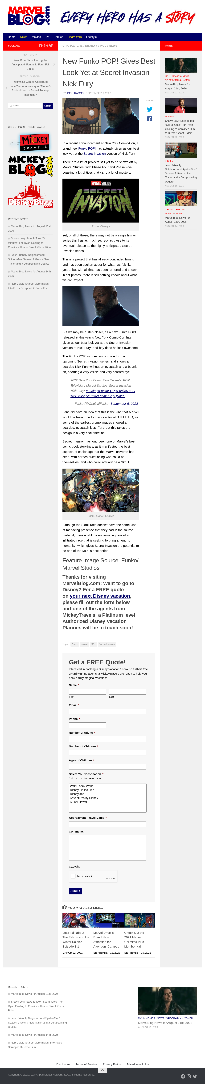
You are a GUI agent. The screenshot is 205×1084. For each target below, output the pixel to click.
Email (74, 705)
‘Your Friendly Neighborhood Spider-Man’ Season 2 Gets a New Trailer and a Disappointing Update (28, 259)
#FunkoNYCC (125, 391)
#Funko (91, 391)
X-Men (186, 80)
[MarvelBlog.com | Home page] (29, 15)
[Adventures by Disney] (108, 798)
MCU (103, 45)
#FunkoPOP (106, 391)
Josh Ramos (75, 93)
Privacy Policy (112, 1064)
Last (111, 697)
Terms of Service (86, 1064)
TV (47, 37)
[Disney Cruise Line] (108, 790)
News (23, 37)
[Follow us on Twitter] (51, 46)
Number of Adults (82, 732)
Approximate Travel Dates (88, 817)
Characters (75, 37)
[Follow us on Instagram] (46, 46)
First (71, 697)
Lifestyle (91, 37)
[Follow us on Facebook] (41, 46)
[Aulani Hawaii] (108, 802)
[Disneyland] (108, 794)
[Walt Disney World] (108, 786)
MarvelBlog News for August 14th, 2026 (34, 1034)
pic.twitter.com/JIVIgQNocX (105, 396)
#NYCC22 (77, 396)
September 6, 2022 (124, 403)
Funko (75, 644)
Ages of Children (81, 760)
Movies (36, 37)
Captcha (74, 866)
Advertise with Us (138, 1064)
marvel (84, 644)
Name (74, 685)
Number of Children (83, 746)
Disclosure (63, 1064)
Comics (58, 37)
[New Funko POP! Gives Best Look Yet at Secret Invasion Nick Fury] (100, 116)
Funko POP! (87, 148)
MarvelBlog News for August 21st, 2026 (34, 993)
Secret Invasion (95, 153)
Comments (76, 831)
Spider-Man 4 (173, 80)
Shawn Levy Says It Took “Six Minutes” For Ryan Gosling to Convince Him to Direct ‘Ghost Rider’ (30, 243)
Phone (74, 719)
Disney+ (91, 45)
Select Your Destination (86, 774)
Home (12, 37)
